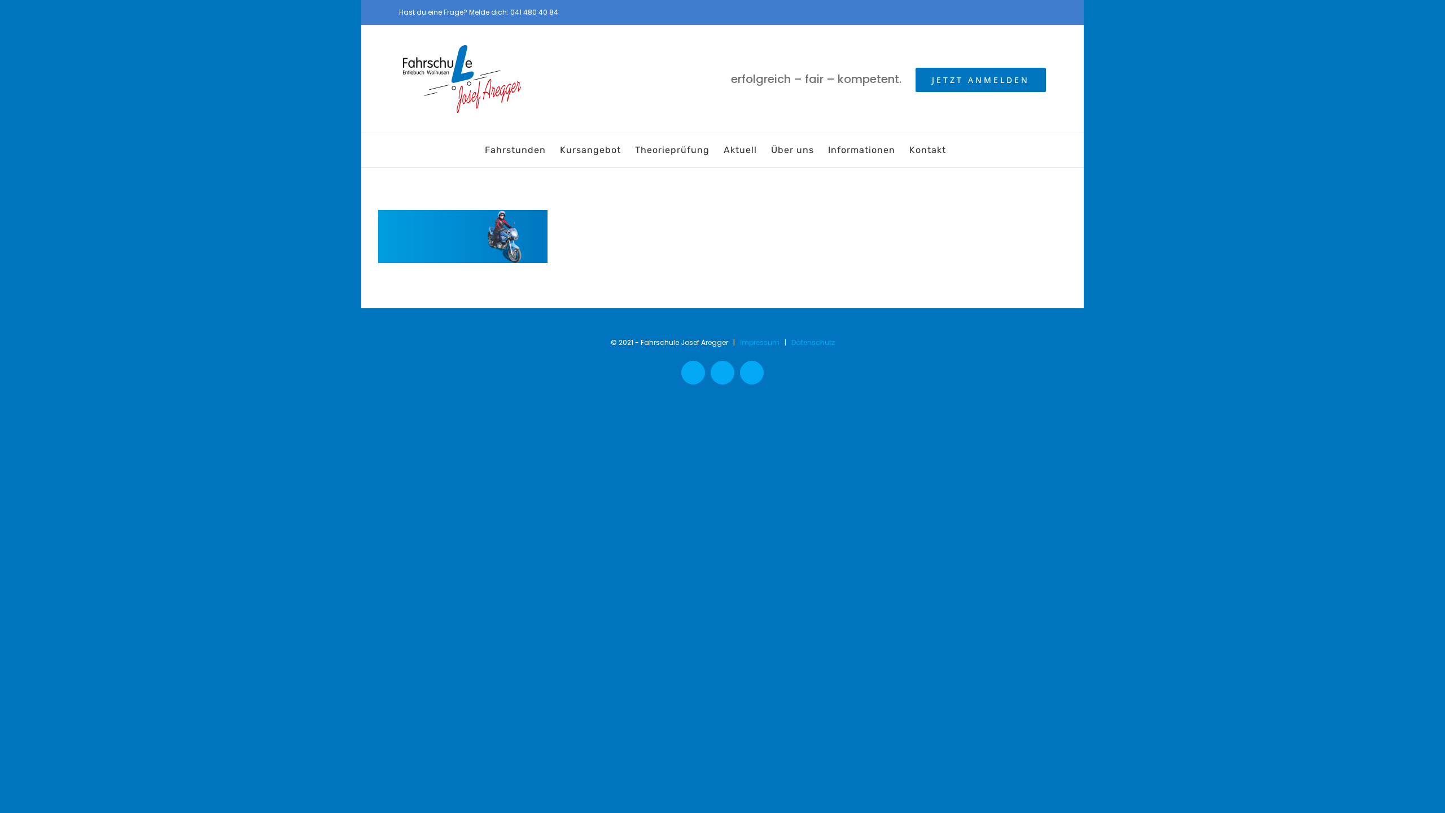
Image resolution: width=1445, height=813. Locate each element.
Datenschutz (813, 342)
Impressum (760, 342)
